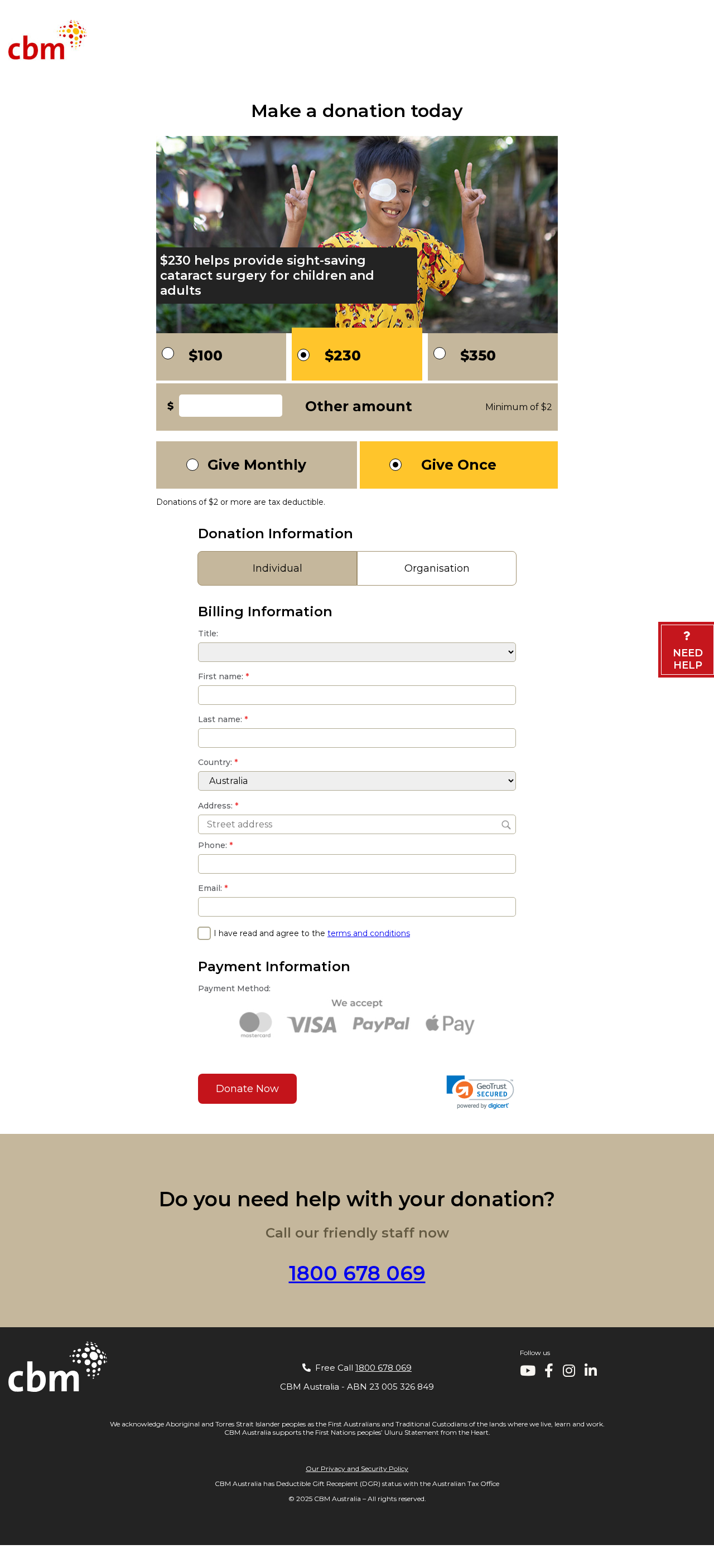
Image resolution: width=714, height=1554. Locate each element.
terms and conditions (368, 933)
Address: (218, 806)
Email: (213, 888)
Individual (277, 568)
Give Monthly (257, 464)
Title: (208, 634)
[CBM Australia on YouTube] (528, 1373)
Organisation (437, 568)
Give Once (458, 464)
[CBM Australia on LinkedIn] (591, 1373)
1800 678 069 (677, 901)
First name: (223, 676)
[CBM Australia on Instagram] (569, 1373)
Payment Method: (234, 988)
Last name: (223, 719)
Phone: (215, 845)
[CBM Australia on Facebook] (548, 1373)
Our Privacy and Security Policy (357, 1468)
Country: (218, 762)
